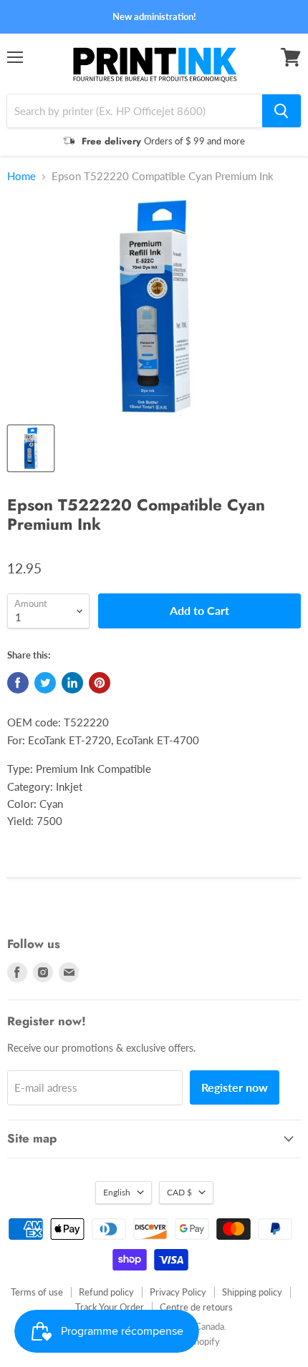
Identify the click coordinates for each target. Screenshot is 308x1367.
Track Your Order (109, 1307)
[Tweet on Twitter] (45, 683)
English (116, 1192)
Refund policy (106, 1292)
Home (21, 176)
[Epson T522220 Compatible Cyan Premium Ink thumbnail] (31, 448)
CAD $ (179, 1192)
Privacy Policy (178, 1292)
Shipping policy (252, 1292)
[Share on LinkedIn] (72, 683)
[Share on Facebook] (18, 683)
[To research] (281, 110)
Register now (234, 1087)
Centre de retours (196, 1307)
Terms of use (37, 1292)
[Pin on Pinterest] (99, 683)
